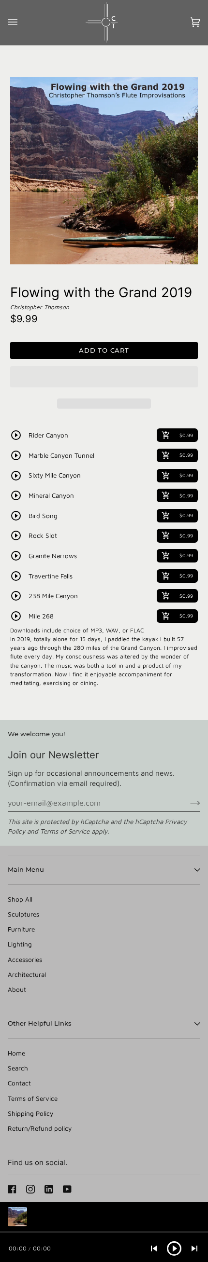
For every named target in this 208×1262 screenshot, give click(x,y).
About (17, 989)
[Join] (187, 802)
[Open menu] (22, 22)
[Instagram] (30, 1189)
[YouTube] (67, 1189)
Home (16, 1053)
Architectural (27, 974)
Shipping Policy (30, 1113)
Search (18, 1068)
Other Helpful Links (40, 1023)
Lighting (20, 944)
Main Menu (26, 869)
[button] (104, 379)
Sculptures (23, 914)
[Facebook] (12, 1189)
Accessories (25, 959)
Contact (19, 1083)
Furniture (21, 929)
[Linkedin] (49, 1189)
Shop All (20, 899)
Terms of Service (64, 831)
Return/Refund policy (40, 1128)
